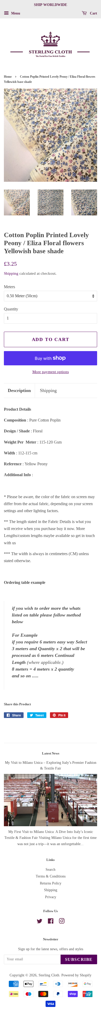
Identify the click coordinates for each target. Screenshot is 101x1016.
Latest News (50, 753)
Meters (9, 287)
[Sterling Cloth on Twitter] (39, 922)
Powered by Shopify (76, 975)
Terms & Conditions (51, 876)
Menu (15, 13)
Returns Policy (50, 883)
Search (50, 870)
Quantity (11, 309)
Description (19, 390)
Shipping (11, 273)
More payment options (50, 372)
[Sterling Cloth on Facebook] (51, 922)
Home (8, 76)
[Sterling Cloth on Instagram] (61, 922)
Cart (93, 13)
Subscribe (79, 959)
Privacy (50, 897)
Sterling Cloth (49, 975)
